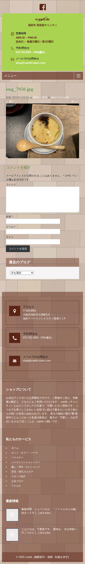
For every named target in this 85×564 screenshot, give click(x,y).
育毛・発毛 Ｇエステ (22, 471)
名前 (9, 216)
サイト (10, 237)
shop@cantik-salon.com (30, 62)
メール (11, 226)
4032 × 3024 (40, 97)
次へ (75, 101)
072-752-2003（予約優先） (31, 52)
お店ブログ (17, 481)
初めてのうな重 (60, 97)
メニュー (10, 75)
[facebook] (42, 7)
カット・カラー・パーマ (24, 452)
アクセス (16, 485)
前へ (10, 101)
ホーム (15, 448)
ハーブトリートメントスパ (25, 462)
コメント (11, 184)
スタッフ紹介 (18, 476)
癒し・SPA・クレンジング (25, 467)
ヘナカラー (17, 457)
